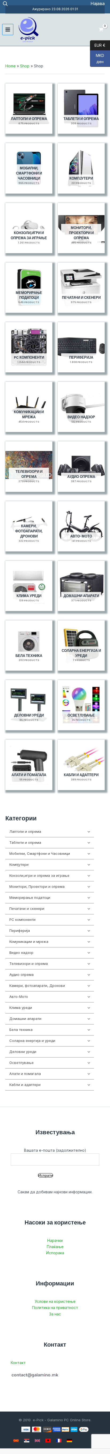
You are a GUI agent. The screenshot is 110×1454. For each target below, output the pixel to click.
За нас (55, 1314)
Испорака (55, 1253)
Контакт (18, 1362)
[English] (37, 1440)
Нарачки (55, 1240)
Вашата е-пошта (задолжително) (55, 1150)
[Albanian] (48, 1440)
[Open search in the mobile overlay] (5, 3)
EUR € (97, 45)
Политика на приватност (55, 1307)
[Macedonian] (16, 1440)
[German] (69, 1440)
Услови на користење (55, 1301)
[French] (58, 1440)
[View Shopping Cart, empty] (101, 30)
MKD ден (97, 58)
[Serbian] (26, 1440)
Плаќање (55, 1246)
